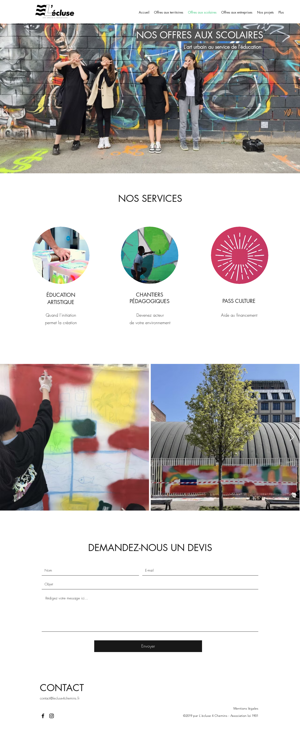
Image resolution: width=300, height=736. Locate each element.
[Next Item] (292, 437)
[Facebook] (43, 716)
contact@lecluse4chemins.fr (59, 698)
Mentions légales (245, 708)
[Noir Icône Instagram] (52, 716)
